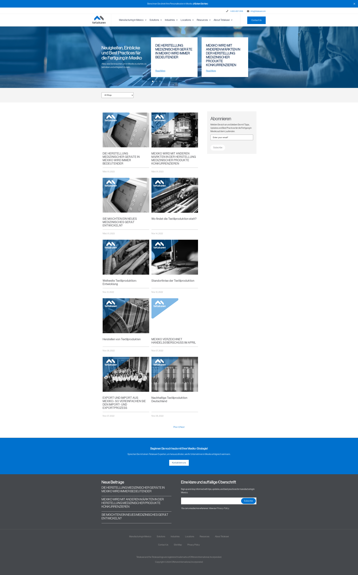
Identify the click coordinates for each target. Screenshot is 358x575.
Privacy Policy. (223, 508)
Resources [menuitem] (202, 20)
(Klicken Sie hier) (200, 4)
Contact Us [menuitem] (163, 545)
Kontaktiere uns (179, 463)
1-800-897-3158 (236, 11)
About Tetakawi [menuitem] (222, 20)
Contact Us (256, 20)
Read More (160, 71)
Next (182, 427)
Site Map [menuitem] (178, 545)
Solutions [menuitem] (154, 20)
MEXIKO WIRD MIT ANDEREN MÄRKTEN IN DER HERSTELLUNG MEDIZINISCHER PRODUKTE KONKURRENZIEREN (133, 503)
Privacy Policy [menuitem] (193, 545)
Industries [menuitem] (170, 20)
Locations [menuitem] (186, 20)
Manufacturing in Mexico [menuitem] (131, 20)
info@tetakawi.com (258, 11)
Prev (175, 427)
